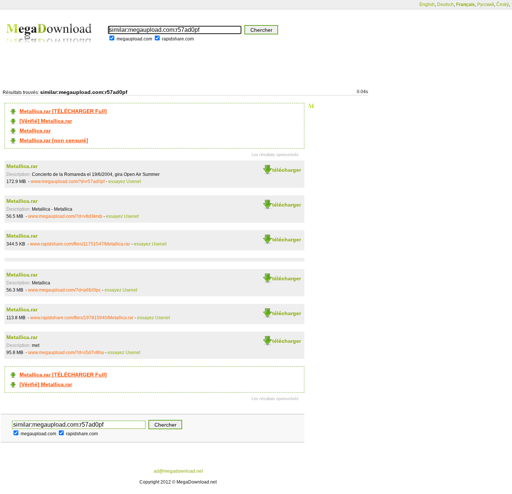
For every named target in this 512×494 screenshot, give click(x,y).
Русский (485, 4)
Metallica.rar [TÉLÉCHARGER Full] (63, 111)
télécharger (286, 170)
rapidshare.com (178, 39)
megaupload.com (134, 39)
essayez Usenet (124, 181)
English (427, 4)
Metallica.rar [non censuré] (53, 140)
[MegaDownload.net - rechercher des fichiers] (49, 48)
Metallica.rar (35, 131)
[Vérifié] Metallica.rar (45, 121)
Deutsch (445, 4)
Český (502, 4)
